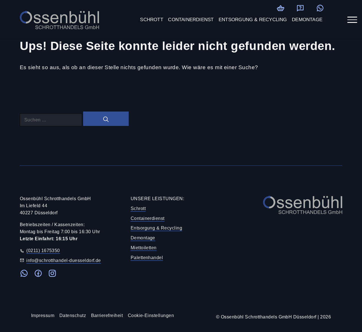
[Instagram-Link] (52, 274)
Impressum (42, 315)
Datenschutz (72, 315)
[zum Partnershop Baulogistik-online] (280, 8)
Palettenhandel (147, 257)
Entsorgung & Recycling (156, 228)
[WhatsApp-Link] (24, 274)
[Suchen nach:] (51, 119)
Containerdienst (148, 218)
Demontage (143, 237)
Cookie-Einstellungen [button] (151, 315)
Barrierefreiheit (107, 315)
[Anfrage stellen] (300, 8)
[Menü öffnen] (352, 20)
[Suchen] (106, 119)
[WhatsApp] (320, 8)
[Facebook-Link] (38, 274)
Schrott (138, 208)
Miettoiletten (144, 247)
